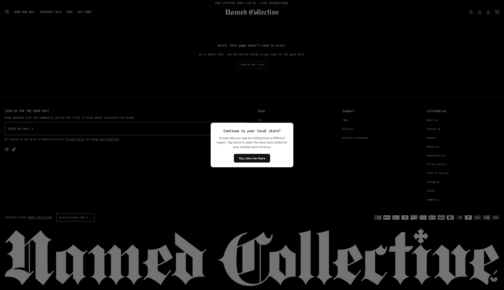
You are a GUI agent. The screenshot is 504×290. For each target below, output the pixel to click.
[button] (494, 280)
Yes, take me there (252, 158)
